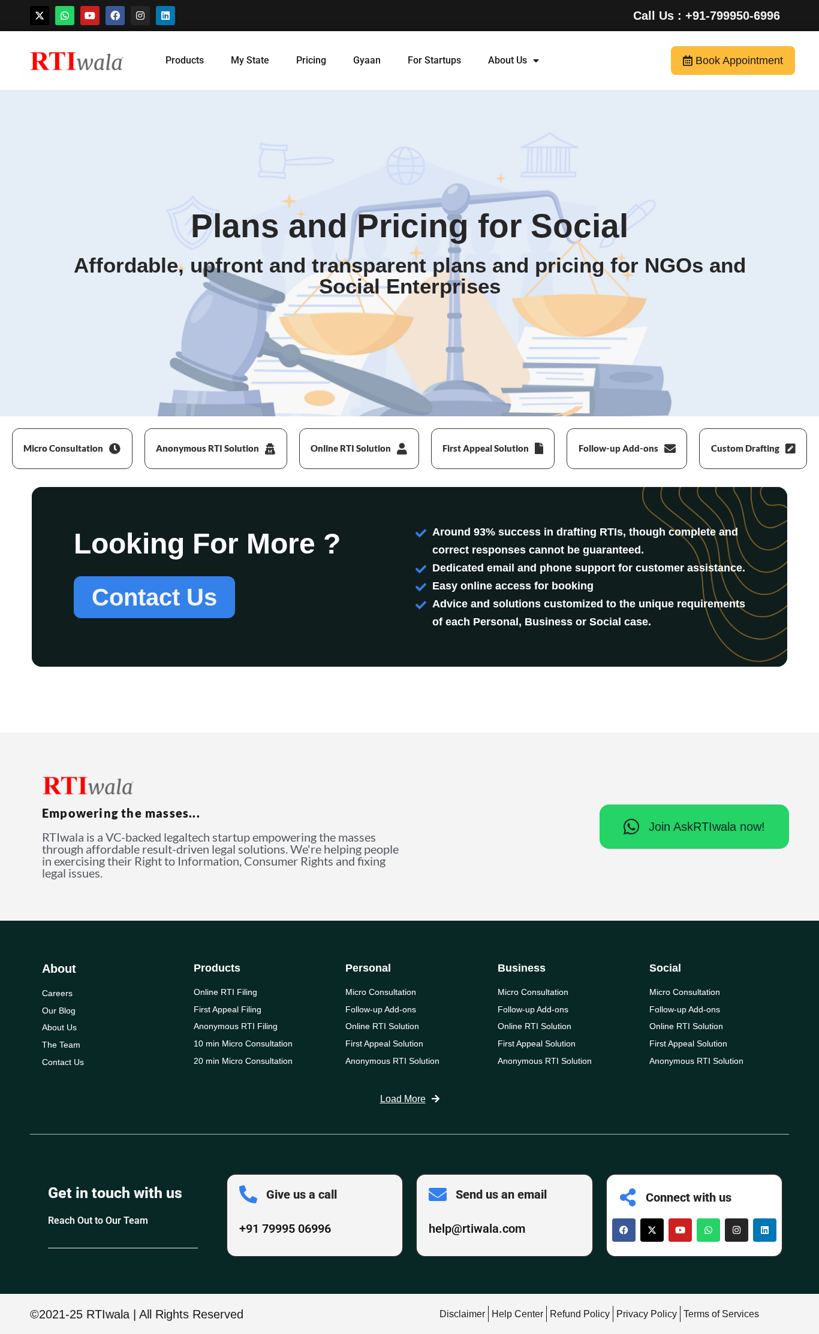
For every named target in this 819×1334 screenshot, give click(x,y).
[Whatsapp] (64, 15)
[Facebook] (115, 15)
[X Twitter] (652, 1230)
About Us (507, 60)
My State (250, 60)
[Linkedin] (165, 15)
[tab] (72, 448)
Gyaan (367, 60)
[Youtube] (90, 15)
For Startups (434, 60)
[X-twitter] (39, 15)
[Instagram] (140, 15)
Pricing (311, 60)
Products (184, 60)
